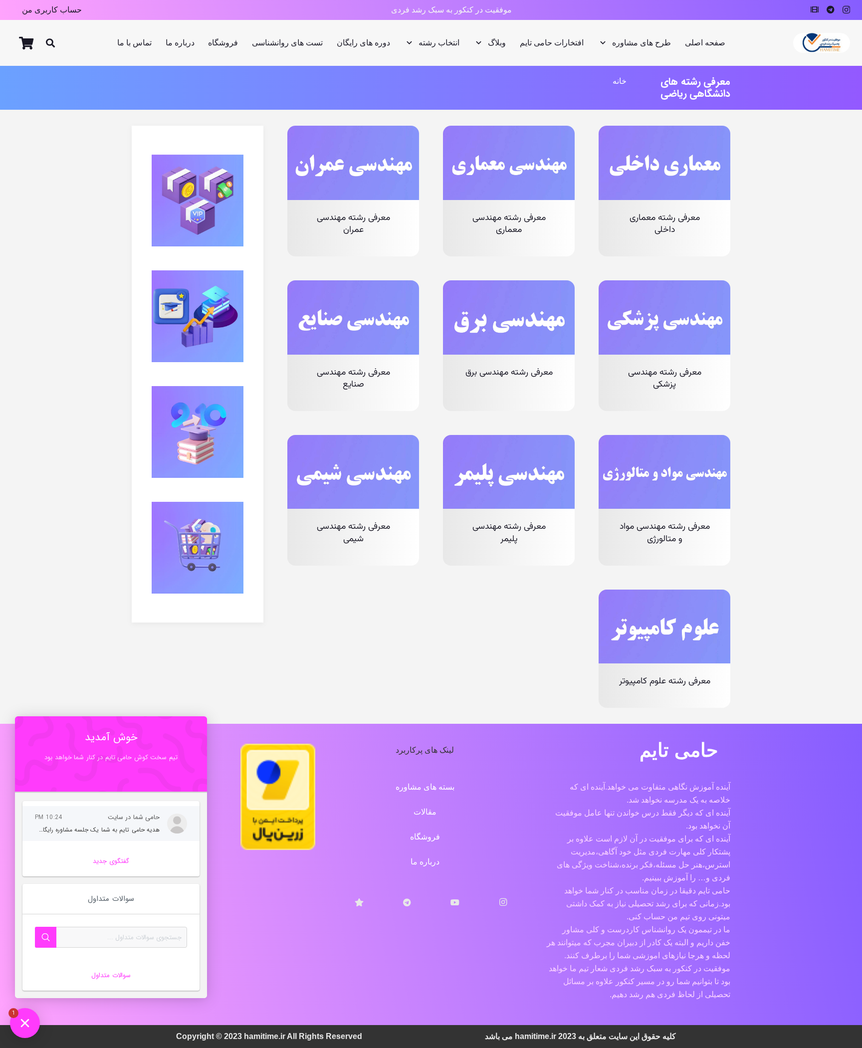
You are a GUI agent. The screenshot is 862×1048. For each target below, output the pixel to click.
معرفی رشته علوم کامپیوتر (664, 681)
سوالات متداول (110, 975)
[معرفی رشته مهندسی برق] (509, 286)
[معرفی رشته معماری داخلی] (664, 132)
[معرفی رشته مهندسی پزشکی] (664, 286)
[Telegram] (831, 9)
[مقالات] (197, 316)
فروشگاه (425, 837)
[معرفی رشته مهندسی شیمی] (353, 441)
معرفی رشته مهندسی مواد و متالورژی (665, 533)
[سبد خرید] (26, 43)
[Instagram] (846, 9)
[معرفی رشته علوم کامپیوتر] (664, 596)
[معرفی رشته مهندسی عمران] (353, 132)
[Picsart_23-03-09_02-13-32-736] (821, 43)
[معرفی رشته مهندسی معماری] (509, 132)
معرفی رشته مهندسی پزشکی (664, 379)
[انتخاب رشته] (197, 432)
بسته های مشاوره (425, 787)
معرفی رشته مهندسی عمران (353, 224)
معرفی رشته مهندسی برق (509, 372)
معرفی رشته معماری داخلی (665, 224)
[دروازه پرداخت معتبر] (277, 847)
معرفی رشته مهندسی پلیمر (509, 533)
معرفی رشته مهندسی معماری (509, 224)
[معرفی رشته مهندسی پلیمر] (509, 441)
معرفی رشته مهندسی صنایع (353, 379)
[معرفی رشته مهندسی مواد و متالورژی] (664, 441)
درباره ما (425, 861)
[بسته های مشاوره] (197, 200)
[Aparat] (815, 9)
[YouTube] (455, 902)
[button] (50, 43)
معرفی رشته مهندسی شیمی (353, 533)
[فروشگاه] (197, 548)
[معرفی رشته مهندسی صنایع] (353, 286)
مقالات (425, 812)
